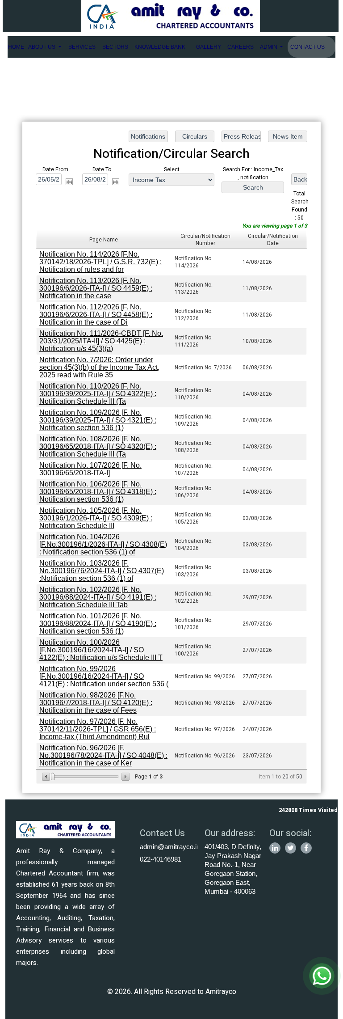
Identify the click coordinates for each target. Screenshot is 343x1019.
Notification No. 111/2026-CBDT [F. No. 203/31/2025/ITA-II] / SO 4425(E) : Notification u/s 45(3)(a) (101, 341)
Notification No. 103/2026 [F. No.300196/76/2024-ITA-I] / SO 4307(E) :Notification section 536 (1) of (101, 570)
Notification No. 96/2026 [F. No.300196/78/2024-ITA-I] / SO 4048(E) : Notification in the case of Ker (103, 755)
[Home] (170, 15)
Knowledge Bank (159, 47)
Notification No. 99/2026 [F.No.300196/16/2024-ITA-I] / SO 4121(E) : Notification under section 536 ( (103, 676)
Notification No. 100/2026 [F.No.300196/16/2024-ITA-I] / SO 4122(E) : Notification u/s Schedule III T (101, 649)
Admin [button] (269, 47)
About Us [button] (42, 47)
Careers (240, 47)
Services (82, 47)
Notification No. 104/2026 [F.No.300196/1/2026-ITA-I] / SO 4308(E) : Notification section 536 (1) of (103, 544)
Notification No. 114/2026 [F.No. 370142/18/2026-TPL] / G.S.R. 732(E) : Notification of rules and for (100, 261)
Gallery (208, 47)
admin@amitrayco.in (170, 846)
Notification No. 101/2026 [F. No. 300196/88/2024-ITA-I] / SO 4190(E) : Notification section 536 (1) (97, 623)
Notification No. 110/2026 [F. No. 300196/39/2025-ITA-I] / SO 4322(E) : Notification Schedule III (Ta (97, 393)
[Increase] (124, 777)
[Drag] (52, 777)
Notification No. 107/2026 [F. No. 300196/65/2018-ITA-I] (90, 469)
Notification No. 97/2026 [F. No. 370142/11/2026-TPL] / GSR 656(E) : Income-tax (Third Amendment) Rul (97, 729)
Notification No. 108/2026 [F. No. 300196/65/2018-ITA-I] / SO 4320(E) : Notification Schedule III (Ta (97, 446)
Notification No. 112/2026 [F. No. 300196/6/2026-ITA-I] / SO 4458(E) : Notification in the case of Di (95, 314)
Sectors (115, 47)
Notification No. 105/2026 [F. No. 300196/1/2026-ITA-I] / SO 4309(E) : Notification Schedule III (95, 518)
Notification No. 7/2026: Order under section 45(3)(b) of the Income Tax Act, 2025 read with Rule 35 (99, 367)
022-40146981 (160, 859)
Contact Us (307, 47)
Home (16, 47)
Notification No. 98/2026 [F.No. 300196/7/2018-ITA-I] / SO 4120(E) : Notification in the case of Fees (95, 702)
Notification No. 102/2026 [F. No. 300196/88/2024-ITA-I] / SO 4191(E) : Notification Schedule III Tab (97, 597)
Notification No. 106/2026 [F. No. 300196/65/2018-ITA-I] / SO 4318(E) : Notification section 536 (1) (97, 491)
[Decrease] (46, 777)
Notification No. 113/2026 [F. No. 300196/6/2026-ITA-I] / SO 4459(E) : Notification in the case (95, 288)
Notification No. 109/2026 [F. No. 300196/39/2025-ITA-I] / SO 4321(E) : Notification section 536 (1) (97, 420)
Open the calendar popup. (69, 181)
